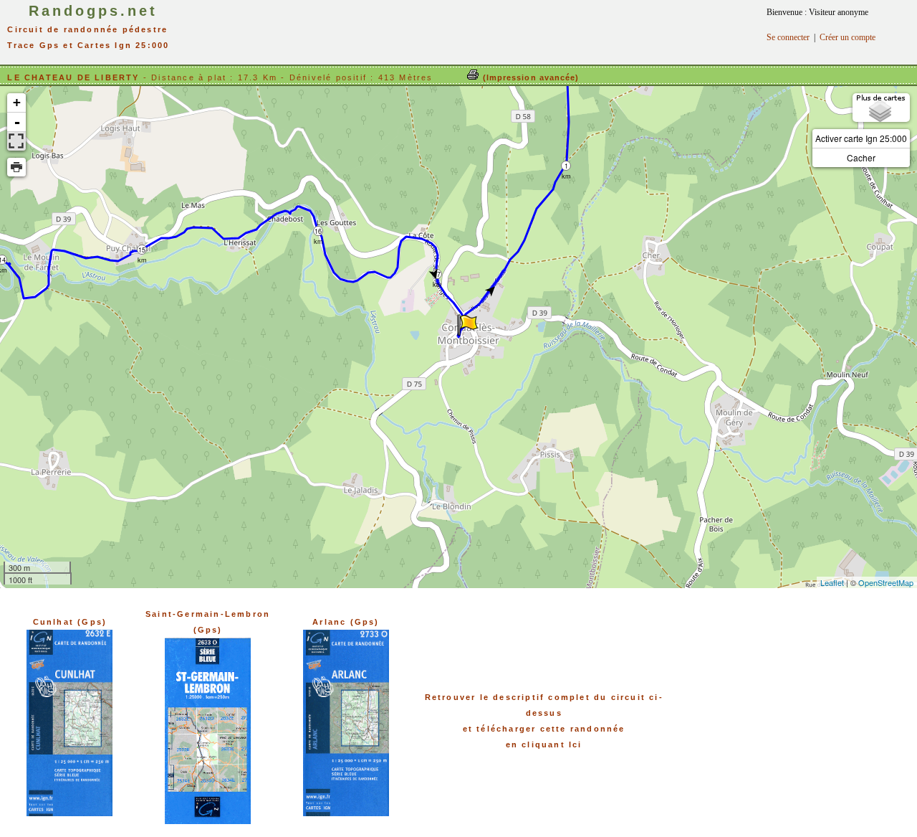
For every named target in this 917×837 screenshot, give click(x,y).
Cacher (861, 157)
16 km (318, 231)
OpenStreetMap (885, 582)
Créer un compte (847, 37)
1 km (566, 166)
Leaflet (832, 582)
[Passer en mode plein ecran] (16, 141)
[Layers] (881, 107)
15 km (142, 250)
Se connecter (788, 37)
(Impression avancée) (529, 77)
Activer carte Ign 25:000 (861, 138)
